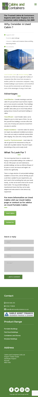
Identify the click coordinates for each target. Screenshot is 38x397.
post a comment (14, 277)
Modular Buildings (23, 74)
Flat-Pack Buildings (11, 332)
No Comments (10, 47)
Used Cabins (10, 213)
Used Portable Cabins (10, 74)
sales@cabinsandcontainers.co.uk (17, 309)
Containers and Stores (12, 335)
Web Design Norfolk (23, 394)
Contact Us (10, 222)
